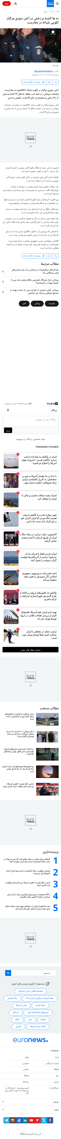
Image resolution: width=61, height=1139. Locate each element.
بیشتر (56, 1110)
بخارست (52, 303)
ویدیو (56, 1082)
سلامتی (18, 1027)
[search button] (8, 973)
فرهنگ (26, 1076)
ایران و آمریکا (21, 1005)
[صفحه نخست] (58, 11)
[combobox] (30, 973)
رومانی (37, 303)
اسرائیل (16, 1012)
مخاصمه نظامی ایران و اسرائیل (30, 991)
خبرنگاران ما (54, 1088)
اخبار (52, 12)
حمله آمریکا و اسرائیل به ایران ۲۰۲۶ (40, 998)
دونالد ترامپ (40, 1005)
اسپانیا (43, 1019)
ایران (30, 1019)
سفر (57, 1076)
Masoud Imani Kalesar (43, 71)
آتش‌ (24, 303)
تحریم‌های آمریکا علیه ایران (38, 1012)
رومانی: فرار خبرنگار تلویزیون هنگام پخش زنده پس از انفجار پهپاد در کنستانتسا (35, 282)
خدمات (56, 1102)
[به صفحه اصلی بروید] (50, 3)
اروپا (57, 1057)
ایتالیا (17, 1019)
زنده (6, 3)
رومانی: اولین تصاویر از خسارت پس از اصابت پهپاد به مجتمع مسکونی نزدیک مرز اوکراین (34, 292)
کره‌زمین (26, 1063)
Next (56, 1069)
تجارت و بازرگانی (52, 1063)
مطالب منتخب (49, 708)
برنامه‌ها (26, 1082)
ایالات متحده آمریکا (38, 1027)
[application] (30, 45)
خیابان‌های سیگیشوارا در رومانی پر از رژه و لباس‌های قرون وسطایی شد (35, 271)
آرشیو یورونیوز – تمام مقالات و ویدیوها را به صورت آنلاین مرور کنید (17, 1090)
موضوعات (55, 1050)
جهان (45, 12)
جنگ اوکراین (12, 998)
